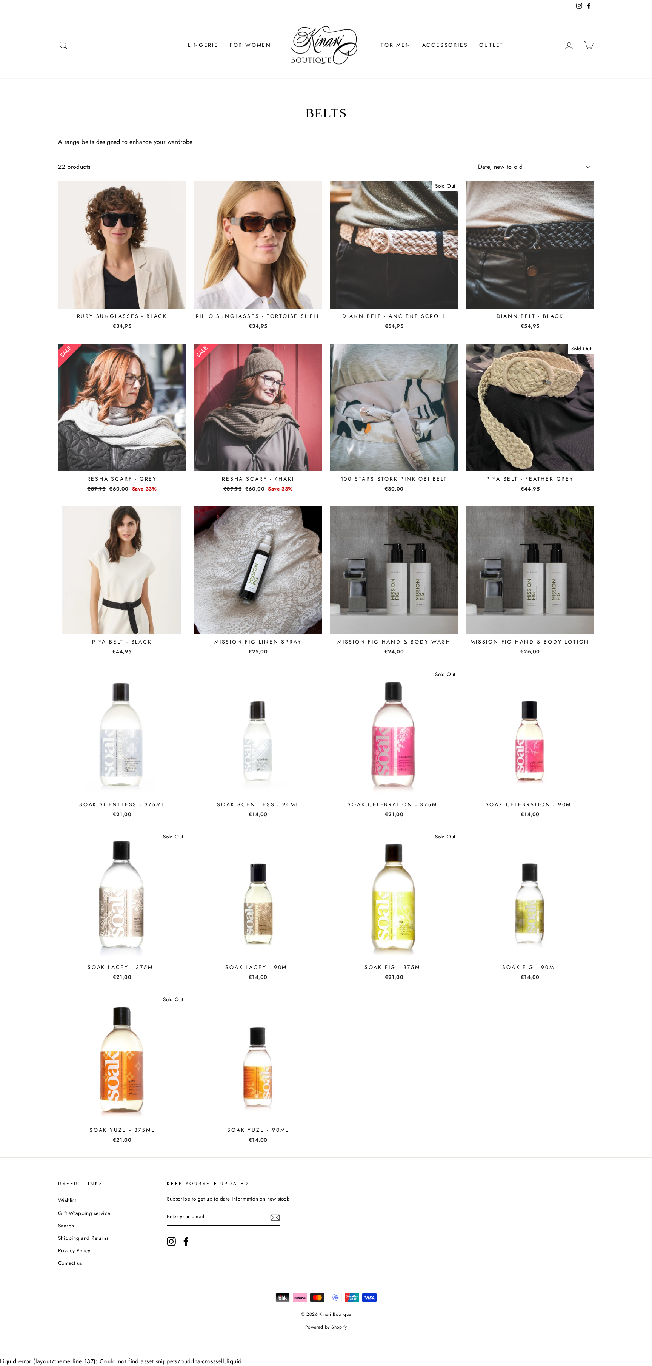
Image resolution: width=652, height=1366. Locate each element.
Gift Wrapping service (84, 1213)
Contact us (70, 1263)
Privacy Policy (74, 1250)
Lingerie (203, 45)
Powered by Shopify (326, 1327)
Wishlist (67, 1200)
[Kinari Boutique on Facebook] (186, 1241)
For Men (396, 45)
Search (66, 1225)
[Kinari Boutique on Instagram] (171, 1241)
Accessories (445, 45)
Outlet (491, 45)
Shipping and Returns (83, 1238)
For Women (250, 45)
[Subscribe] (275, 1217)
